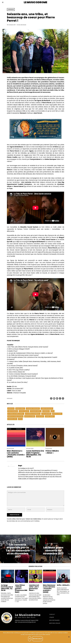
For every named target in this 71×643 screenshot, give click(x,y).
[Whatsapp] (60, 398)
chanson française (33, 408)
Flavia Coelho (24, 411)
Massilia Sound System (15, 416)
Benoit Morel (20, 408)
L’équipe (51, 617)
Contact (52, 614)
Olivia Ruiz (40, 416)
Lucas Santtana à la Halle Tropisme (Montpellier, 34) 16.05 (35, 454)
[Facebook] (51, 398)
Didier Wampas (12, 411)
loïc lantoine (46, 413)
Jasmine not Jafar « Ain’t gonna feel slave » (34, 587)
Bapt (20, 466)
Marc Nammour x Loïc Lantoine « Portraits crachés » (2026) (16, 454)
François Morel (36, 411)
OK (29, 638)
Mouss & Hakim (29, 416)
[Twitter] (57, 398)
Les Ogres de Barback (33, 413)
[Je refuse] (69, 637)
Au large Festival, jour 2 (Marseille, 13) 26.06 (7, 587)
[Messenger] (54, 398)
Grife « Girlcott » (63, 585)
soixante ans (12, 419)
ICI (59, 147)
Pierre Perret (50, 416)
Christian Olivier (46, 408)
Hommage (46, 411)
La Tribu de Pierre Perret (15, 413)
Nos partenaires (54, 620)
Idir (52, 411)
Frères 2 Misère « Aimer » (52, 452)
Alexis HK (11, 408)
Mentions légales (54, 623)
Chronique (11, 9)
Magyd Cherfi (57, 413)
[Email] (63, 398)
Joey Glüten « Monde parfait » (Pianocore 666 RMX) (21, 588)
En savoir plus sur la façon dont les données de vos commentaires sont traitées (35, 520)
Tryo (20, 419)
